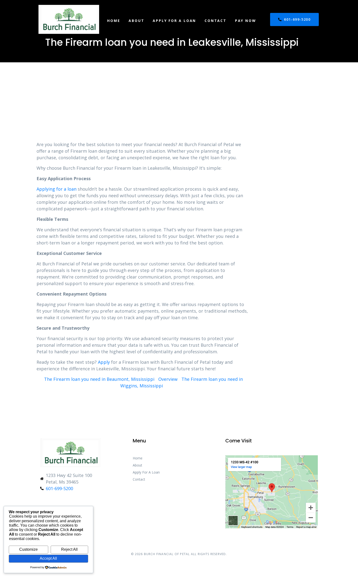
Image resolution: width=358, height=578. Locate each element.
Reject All (69, 549)
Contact (215, 20)
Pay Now (245, 20)
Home (113, 20)
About (136, 20)
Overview (168, 379)
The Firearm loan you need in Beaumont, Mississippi (99, 379)
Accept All (48, 558)
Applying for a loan (56, 189)
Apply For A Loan (174, 20)
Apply (104, 362)
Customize (28, 549)
